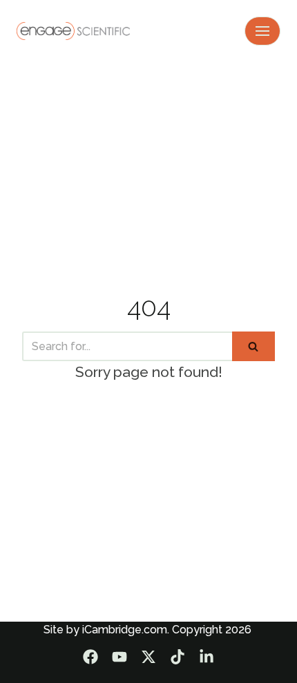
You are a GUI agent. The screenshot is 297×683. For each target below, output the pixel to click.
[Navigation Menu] (262, 31)
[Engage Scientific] (73, 30)
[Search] (253, 346)
